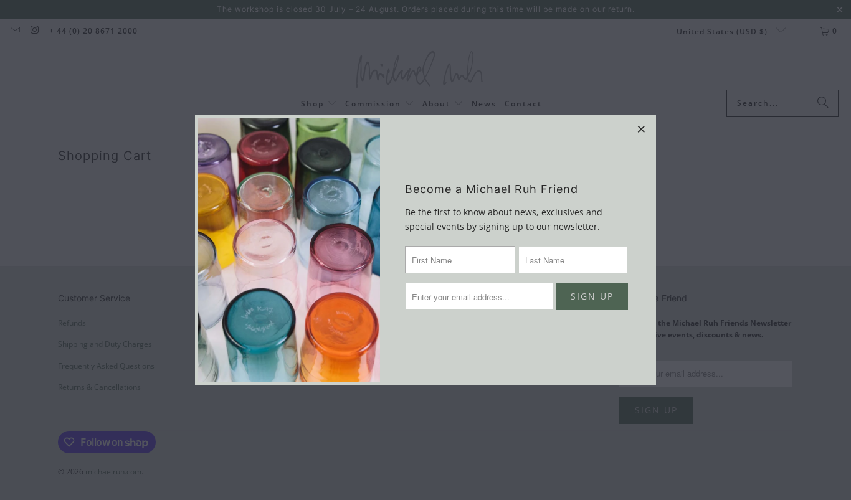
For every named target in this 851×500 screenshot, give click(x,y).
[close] (641, 129)
